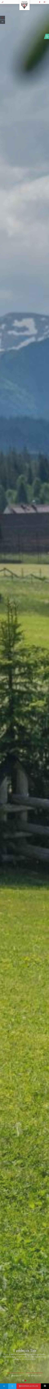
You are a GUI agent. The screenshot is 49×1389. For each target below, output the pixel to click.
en (2, 22)
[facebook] (39, 2)
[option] (24, 694)
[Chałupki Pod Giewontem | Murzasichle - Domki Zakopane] (24, 5)
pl (2, 17)
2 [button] (25, 1380)
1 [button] (23, 1380)
